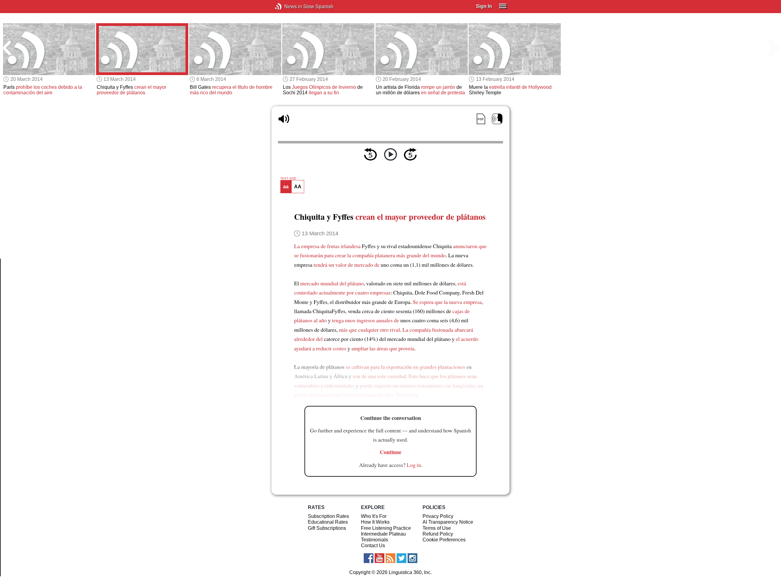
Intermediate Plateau (383, 533)
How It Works (375, 522)
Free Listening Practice (386, 528)
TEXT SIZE (288, 178)
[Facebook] (368, 558)
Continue (390, 452)
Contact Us (373, 545)
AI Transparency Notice (448, 522)
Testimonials (374, 539)
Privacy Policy (438, 516)
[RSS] (390, 558)
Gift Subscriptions (327, 528)
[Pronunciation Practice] (497, 119)
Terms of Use (437, 528)
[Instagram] (412, 558)
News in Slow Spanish (287, 6)
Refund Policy (438, 533)
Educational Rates (328, 522)
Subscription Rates (328, 516)
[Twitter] (401, 558)
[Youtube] (379, 558)
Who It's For (374, 516)
